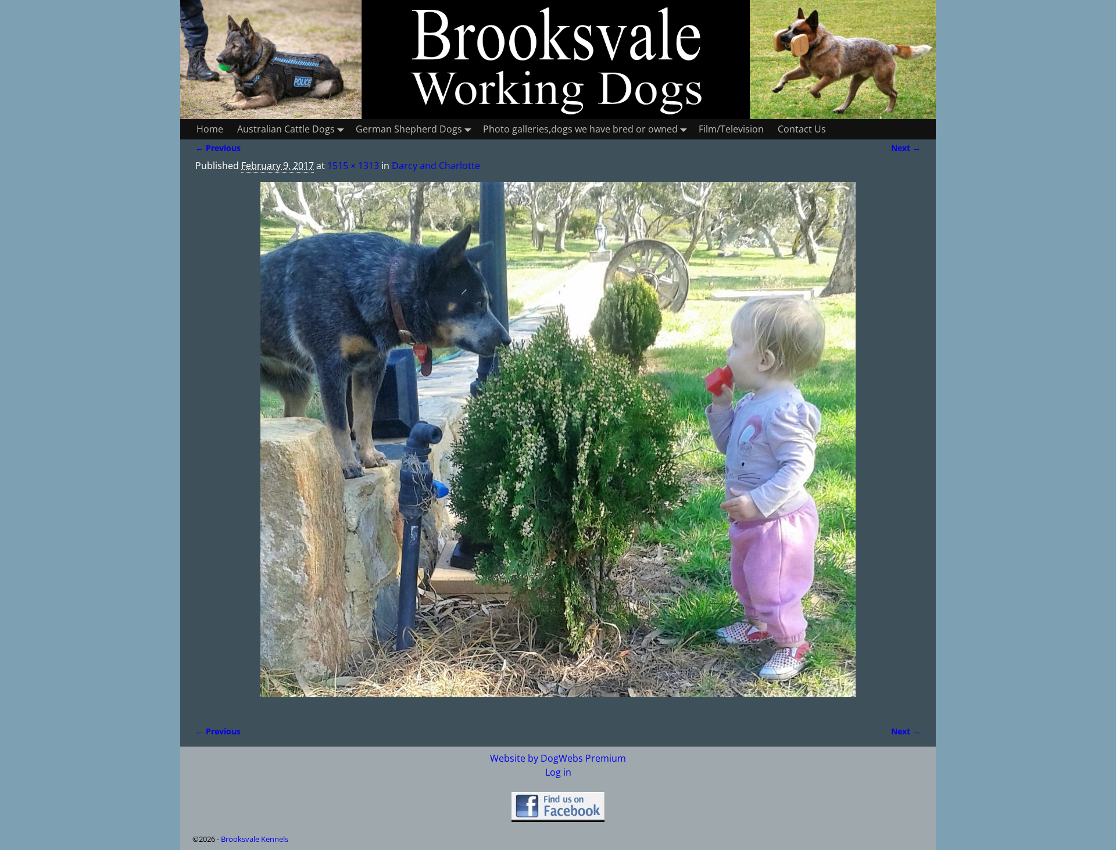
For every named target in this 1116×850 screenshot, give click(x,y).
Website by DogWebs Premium (558, 758)
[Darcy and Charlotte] (558, 446)
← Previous (218, 147)
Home (209, 129)
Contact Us (802, 129)
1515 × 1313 (353, 165)
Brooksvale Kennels (254, 839)
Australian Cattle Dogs (286, 129)
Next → (906, 147)
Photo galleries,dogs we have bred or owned (580, 129)
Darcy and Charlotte (436, 165)
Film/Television (731, 129)
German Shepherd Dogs (409, 129)
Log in (558, 772)
